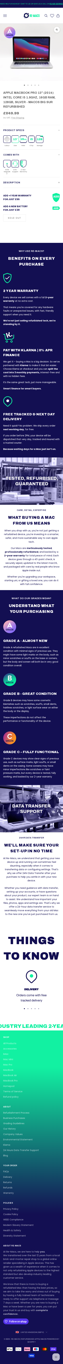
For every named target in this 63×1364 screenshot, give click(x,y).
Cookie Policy (10, 1214)
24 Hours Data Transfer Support (21, 1150)
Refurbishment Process (16, 1112)
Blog (5, 1155)
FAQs (6, 1171)
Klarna (6, 1144)
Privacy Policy (10, 1209)
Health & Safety (12, 1230)
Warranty (8, 1193)
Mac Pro (7, 1064)
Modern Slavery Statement (18, 1225)
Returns (7, 1182)
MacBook (8, 1070)
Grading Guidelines (13, 1123)
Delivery (7, 1177)
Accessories (10, 1048)
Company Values (13, 1134)
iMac (6, 1054)
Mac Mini (8, 1059)
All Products (9, 1043)
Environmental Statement (18, 1139)
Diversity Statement (14, 1235)
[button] (7, 141)
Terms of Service (12, 1091)
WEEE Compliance (13, 1219)
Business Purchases (14, 1118)
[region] (31, 986)
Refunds (7, 1187)
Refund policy (11, 1096)
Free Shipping (17, 118)
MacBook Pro (10, 1080)
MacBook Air (10, 1075)
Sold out (14, 217)
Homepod (8, 1086)
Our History (9, 1128)
